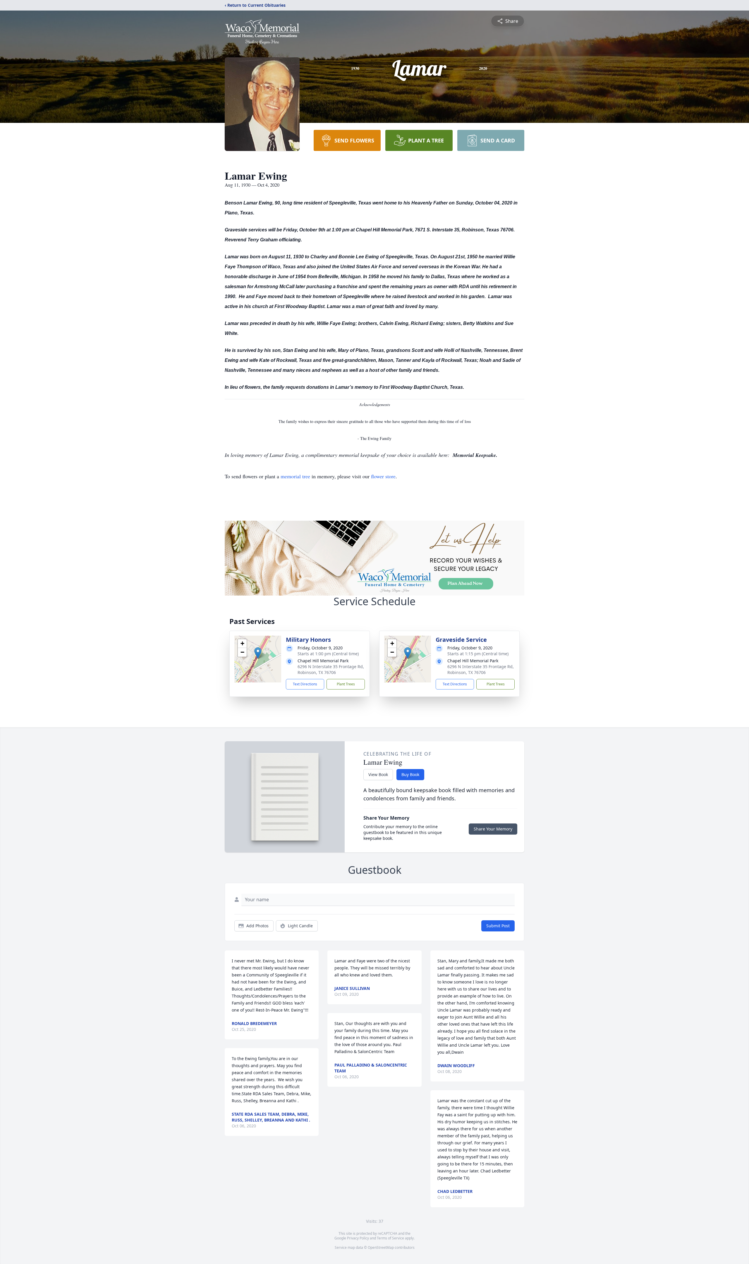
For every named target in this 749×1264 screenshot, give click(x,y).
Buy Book (410, 774)
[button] (258, 653)
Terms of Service (390, 1238)
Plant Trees (346, 684)
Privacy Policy (358, 1238)
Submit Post (498, 925)
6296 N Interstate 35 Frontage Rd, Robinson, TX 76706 (331, 669)
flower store (383, 476)
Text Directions (305, 684)
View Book (378, 774)
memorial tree (295, 476)
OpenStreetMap (381, 1247)
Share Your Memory (493, 829)
